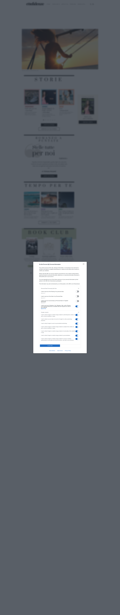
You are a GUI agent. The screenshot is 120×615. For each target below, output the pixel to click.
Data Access (60, 350)
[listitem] (60, 288)
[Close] (84, 264)
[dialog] (60, 307)
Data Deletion (52, 350)
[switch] (77, 291)
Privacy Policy (68, 350)
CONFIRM (50, 345)
